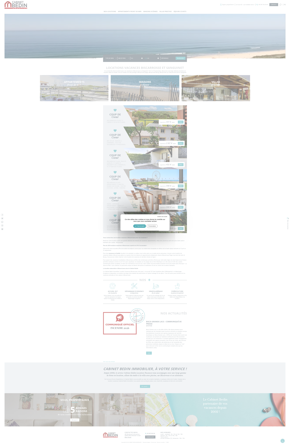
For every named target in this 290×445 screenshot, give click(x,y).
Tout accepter (140, 226)
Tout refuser (154, 216)
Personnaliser (152, 226)
